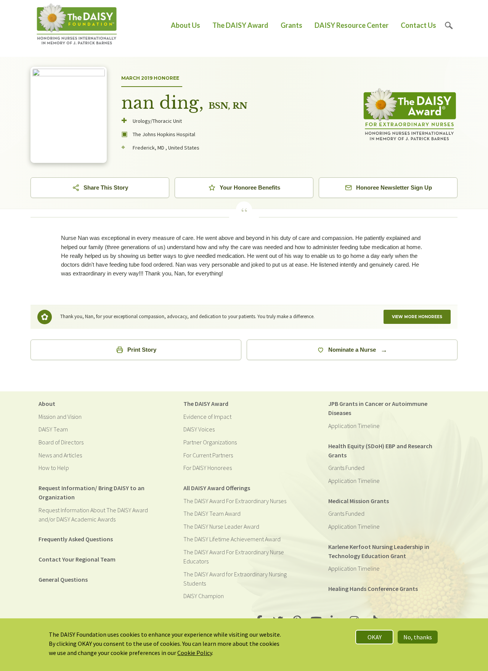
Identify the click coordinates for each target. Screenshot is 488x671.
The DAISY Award (240, 25)
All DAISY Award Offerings (216, 488)
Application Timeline (354, 426)
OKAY (375, 637)
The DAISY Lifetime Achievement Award (232, 539)
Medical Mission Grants (358, 501)
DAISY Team (53, 429)
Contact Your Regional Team (77, 559)
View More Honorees (417, 316)
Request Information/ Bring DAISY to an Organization (91, 492)
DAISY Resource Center (351, 25)
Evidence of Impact (207, 416)
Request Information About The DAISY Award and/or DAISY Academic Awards (93, 514)
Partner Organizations (210, 442)
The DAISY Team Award (212, 513)
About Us (185, 25)
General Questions (63, 579)
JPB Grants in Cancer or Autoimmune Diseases (377, 408)
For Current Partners (208, 455)
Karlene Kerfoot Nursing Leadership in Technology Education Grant (378, 551)
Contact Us (418, 25)
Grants (291, 25)
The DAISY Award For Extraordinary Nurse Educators (233, 556)
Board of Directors (61, 442)
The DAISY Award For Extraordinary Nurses (234, 501)
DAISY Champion (203, 596)
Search (449, 25)
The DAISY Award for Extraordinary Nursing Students (235, 578)
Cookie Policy (194, 653)
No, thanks (417, 637)
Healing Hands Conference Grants (373, 588)
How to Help (54, 467)
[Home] (76, 25)
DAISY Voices (199, 429)
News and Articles (60, 455)
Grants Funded (346, 467)
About (47, 403)
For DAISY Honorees (207, 467)
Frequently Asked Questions (76, 539)
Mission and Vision (60, 416)
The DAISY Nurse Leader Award (221, 526)
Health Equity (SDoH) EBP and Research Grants (380, 450)
